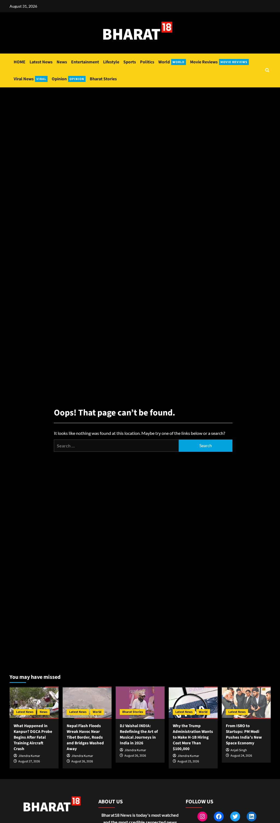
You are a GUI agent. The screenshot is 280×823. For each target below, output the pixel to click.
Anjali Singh (239, 750)
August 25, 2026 (188, 761)
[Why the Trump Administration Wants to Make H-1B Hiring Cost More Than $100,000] (193, 702)
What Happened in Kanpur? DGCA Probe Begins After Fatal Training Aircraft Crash (33, 737)
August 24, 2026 (241, 755)
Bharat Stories (103, 79)
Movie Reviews (218, 62)
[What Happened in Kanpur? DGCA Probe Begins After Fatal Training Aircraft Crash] (34, 702)
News (62, 62)
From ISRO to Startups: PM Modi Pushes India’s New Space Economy (244, 734)
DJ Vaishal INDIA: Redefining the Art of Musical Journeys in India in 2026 (139, 734)
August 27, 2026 (29, 761)
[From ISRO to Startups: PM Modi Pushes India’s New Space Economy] (246, 702)
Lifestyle (111, 62)
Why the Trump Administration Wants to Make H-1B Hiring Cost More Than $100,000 (193, 737)
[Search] (267, 70)
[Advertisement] (140, 128)
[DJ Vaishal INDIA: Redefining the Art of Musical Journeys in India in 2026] (140, 702)
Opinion (68, 79)
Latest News (41, 62)
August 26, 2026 (82, 761)
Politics (147, 62)
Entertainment (85, 62)
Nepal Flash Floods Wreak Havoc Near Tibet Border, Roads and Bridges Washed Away (85, 737)
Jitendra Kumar (29, 756)
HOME (19, 62)
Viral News (30, 79)
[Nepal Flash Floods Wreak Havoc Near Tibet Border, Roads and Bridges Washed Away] (87, 702)
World (171, 62)
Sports (129, 62)
